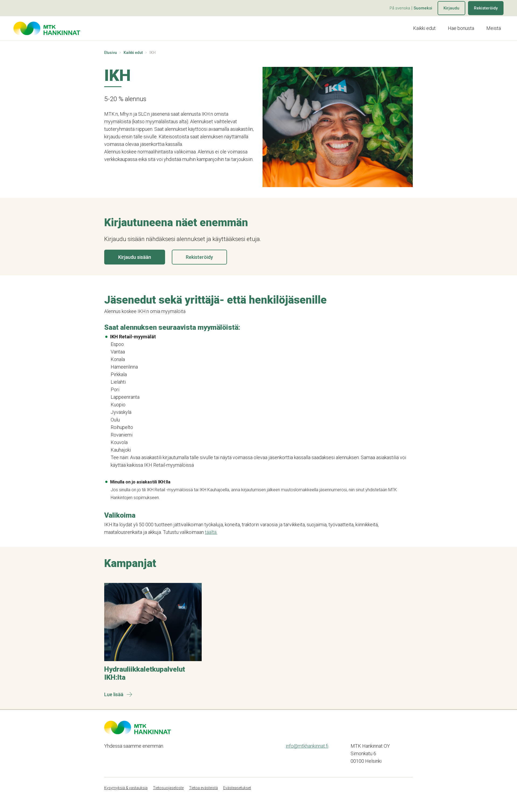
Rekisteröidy (486, 8)
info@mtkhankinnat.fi (307, 746)
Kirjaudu (451, 8)
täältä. (211, 532)
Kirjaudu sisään (134, 257)
